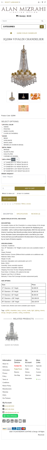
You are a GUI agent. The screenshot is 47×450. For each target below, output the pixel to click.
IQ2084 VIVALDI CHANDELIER (27, 33)
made (28, 310)
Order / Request (7, 173)
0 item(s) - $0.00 (24, 16)
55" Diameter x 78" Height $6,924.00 (16, 164)
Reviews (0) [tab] (35, 214)
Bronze (6, 149)
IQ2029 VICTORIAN (12, 345)
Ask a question (9, 199)
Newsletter (28, 378)
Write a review (26, 204)
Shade (4, 136)
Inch (13, 159)
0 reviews (17, 204)
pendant (14, 312)
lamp (19, 310)
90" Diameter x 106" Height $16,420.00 (17, 171)
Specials (39, 366)
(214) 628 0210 (9, 406)
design (3, 312)
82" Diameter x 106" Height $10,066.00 (17, 169)
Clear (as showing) (11, 133)
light (32, 310)
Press (38, 369)
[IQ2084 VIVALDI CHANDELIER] (23, 88)
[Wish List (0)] (42, 2)
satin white (8, 140)
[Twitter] (8, 422)
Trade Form (18, 369)
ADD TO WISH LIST (9, 193)
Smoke (6, 127)
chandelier (13, 310)
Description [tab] (8, 214)
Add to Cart (30, 188)
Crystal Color (7, 124)
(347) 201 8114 (9, 409)
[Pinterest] (16, 422)
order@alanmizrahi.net (12, 412)
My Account (29, 366)
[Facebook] (4, 422)
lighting (37, 310)
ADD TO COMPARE (23, 193)
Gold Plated (8, 154)
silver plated (9, 152)
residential (26, 312)
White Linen (8, 142)
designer (9, 312)
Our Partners (7, 398)
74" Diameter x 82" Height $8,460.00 (16, 166)
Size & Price (6, 159)
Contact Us (18, 366)
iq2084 (7, 310)
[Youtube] (20, 422)
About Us (5, 364)
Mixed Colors (9, 131)
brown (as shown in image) (13, 145)
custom (23, 310)
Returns (16, 372)
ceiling (20, 312)
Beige (6, 138)
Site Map (17, 375)
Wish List (28, 375)
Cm (17, 159)
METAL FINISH (6, 147)
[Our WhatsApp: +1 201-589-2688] (10, 416)
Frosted (7, 129)
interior (42, 310)
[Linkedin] (12, 422)
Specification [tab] (22, 214)
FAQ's (4, 395)
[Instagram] (24, 422)
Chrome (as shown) (11, 156)
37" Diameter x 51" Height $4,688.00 (16, 162)
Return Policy (7, 386)
